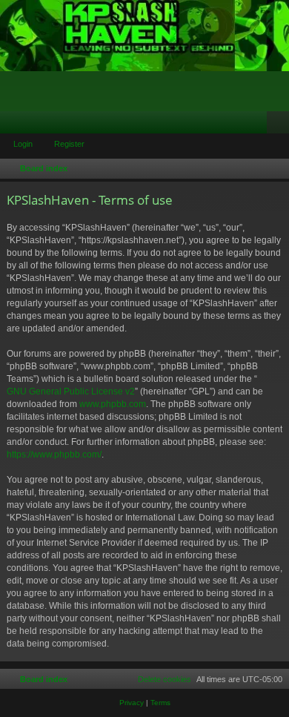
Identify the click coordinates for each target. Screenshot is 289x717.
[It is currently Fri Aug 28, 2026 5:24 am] (274, 169)
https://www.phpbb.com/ (54, 454)
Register (69, 143)
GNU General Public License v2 (71, 391)
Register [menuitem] (281, 125)
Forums (14, 125)
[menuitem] (157, 679)
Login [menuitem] (258, 125)
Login (23, 143)
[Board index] (144, 35)
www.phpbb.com (112, 404)
